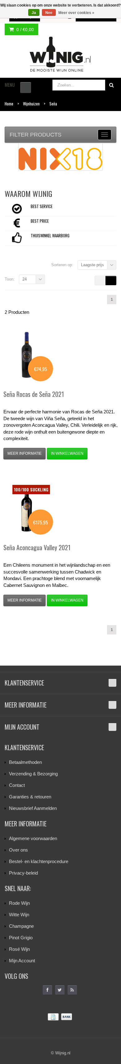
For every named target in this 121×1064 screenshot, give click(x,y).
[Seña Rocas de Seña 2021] (26, 355)
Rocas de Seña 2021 (33, 394)
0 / (24, 29)
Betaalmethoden (25, 762)
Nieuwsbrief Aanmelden (33, 808)
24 (24, 279)
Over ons (18, 850)
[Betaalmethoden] (60, 1017)
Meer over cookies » (76, 13)
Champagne (21, 926)
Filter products (35, 135)
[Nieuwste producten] (72, 990)
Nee (48, 13)
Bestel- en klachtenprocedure (38, 861)
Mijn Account (22, 960)
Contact (17, 785)
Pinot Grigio (21, 937)
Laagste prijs (92, 265)
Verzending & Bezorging (33, 773)
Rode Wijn (19, 903)
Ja (34, 13)
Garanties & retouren (30, 796)
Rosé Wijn (19, 949)
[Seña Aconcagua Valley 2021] (26, 508)
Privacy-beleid (23, 873)
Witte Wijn (19, 914)
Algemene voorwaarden (33, 838)
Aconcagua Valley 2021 (36, 547)
